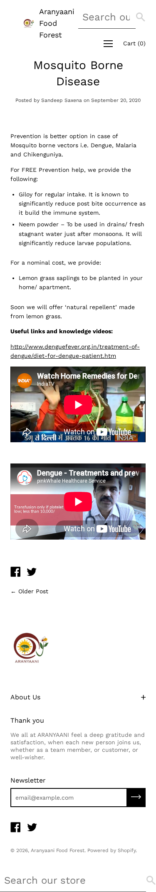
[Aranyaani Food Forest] (15, 573)
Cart (134, 43)
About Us (25, 697)
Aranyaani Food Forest (56, 23)
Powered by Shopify (111, 850)
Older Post (33, 591)
